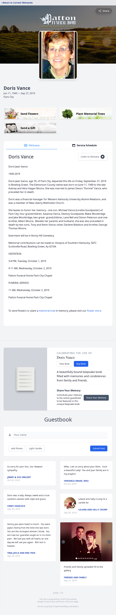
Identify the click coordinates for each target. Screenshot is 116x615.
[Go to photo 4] (81, 558)
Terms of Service (66, 601)
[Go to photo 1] (76, 558)
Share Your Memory (96, 397)
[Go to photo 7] (87, 558)
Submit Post (99, 448)
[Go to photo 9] (90, 558)
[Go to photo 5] (83, 558)
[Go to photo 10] (92, 558)
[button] (86, 542)
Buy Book (81, 363)
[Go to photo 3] (80, 558)
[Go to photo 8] (89, 558)
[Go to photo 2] (78, 558)
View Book (64, 363)
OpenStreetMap (61, 606)
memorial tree (47, 310)
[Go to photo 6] (85, 558)
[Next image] (109, 542)
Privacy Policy (49, 601)
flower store (94, 310)
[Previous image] (63, 542)
